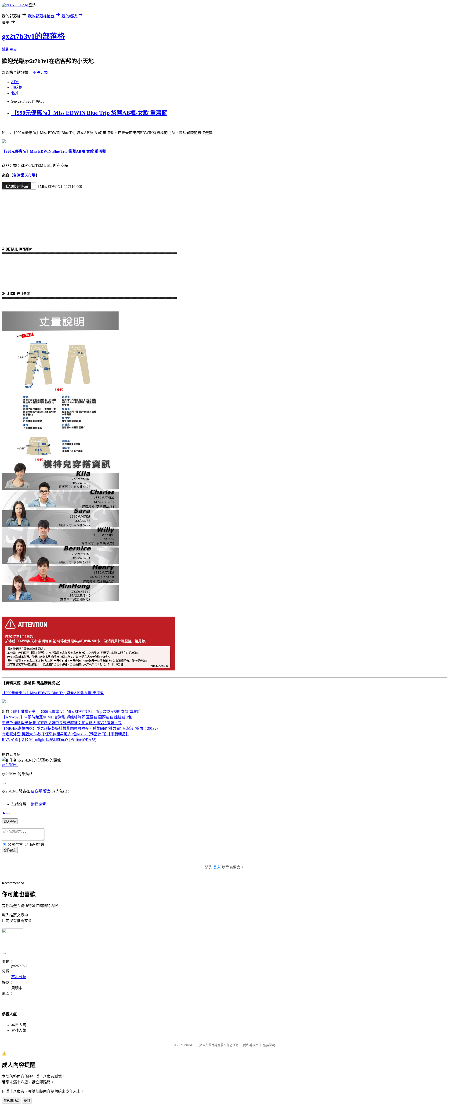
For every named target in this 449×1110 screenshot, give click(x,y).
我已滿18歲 (11, 1101)
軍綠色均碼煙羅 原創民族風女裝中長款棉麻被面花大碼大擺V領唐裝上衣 (62, 723)
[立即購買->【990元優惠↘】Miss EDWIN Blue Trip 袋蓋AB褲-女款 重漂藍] (4, 142)
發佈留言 (10, 850)
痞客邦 (36, 791)
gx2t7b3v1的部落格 (33, 36)
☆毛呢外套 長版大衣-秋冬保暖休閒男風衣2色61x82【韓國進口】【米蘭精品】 (65, 734)
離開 (27, 1101)
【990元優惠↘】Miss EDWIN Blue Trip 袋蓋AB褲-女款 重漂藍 (89, 113)
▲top (6, 812)
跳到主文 (9, 49)
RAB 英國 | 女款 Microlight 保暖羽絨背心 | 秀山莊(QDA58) (49, 740)
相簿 (15, 82)
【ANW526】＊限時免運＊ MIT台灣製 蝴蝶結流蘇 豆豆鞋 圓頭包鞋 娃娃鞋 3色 (67, 717)
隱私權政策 (250, 1045)
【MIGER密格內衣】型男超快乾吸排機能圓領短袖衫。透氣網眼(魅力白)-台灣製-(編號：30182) (80, 728)
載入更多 (10, 821)
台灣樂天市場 (24, 175)
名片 (15, 93)
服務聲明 (269, 1045)
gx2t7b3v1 (10, 765)
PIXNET (189, 1045)
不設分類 (40, 72)
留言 (47, 791)
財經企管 (38, 804)
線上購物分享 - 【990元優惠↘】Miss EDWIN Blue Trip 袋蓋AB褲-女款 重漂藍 (77, 712)
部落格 (16, 87)
